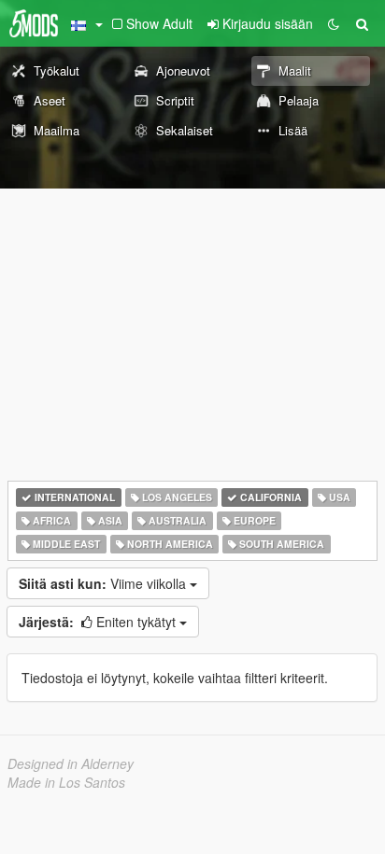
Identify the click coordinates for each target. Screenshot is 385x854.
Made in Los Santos (66, 782)
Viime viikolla (104, 583)
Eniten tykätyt (99, 621)
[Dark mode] (334, 23)
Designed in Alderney (70, 763)
